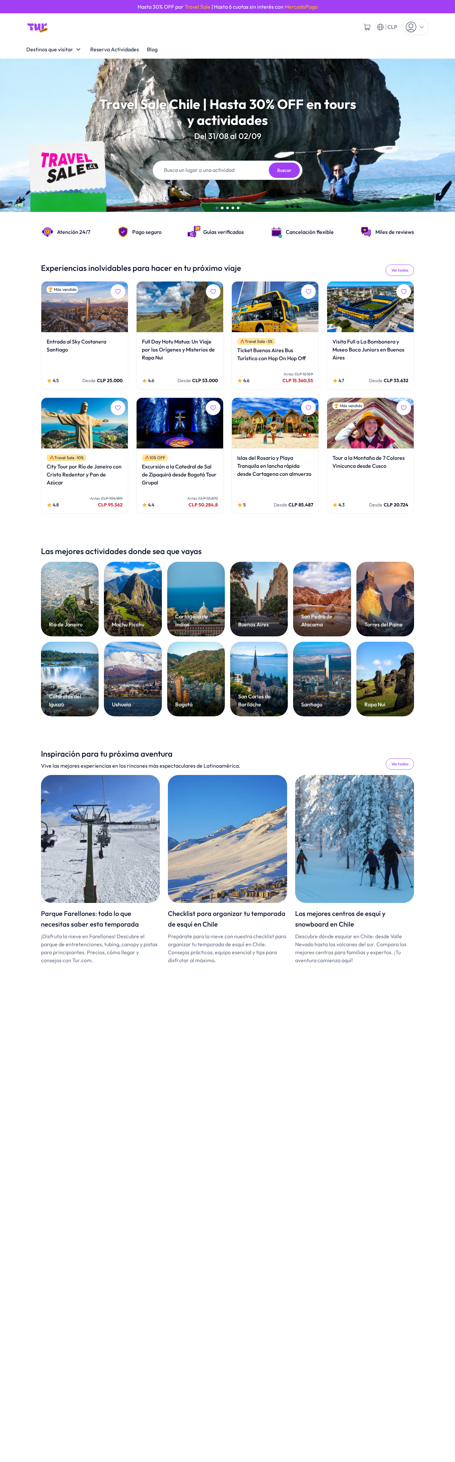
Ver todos (399, 270)
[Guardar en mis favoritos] (118, 291)
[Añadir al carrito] (367, 27)
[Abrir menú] (416, 27)
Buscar (284, 170)
